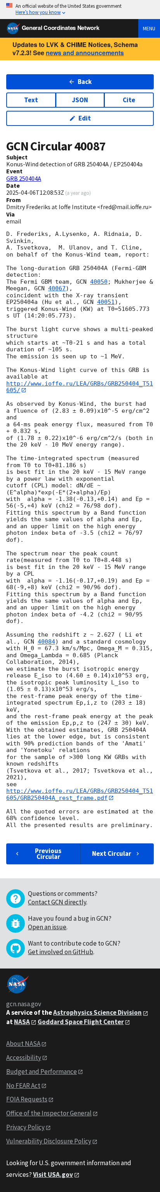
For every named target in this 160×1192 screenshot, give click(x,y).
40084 (46, 641)
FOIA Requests (26, 1099)
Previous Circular (48, 853)
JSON (80, 100)
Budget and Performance (41, 1071)
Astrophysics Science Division (97, 1012)
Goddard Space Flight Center (81, 1021)
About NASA (23, 1043)
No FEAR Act (23, 1085)
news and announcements (85, 52)
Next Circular (111, 853)
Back (85, 81)
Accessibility (23, 1057)
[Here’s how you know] (80, 9)
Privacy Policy (25, 1127)
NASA (22, 1021)
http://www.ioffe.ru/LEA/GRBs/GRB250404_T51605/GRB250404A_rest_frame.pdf (79, 794)
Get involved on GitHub (60, 952)
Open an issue (47, 927)
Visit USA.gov (53, 1174)
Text (31, 100)
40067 (57, 288)
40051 (106, 301)
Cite (129, 100)
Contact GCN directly (57, 902)
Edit (84, 118)
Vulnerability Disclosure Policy (48, 1141)
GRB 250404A (23, 178)
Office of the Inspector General (49, 1113)
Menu (149, 28)
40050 (99, 281)
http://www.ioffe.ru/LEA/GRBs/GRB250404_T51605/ (79, 387)
